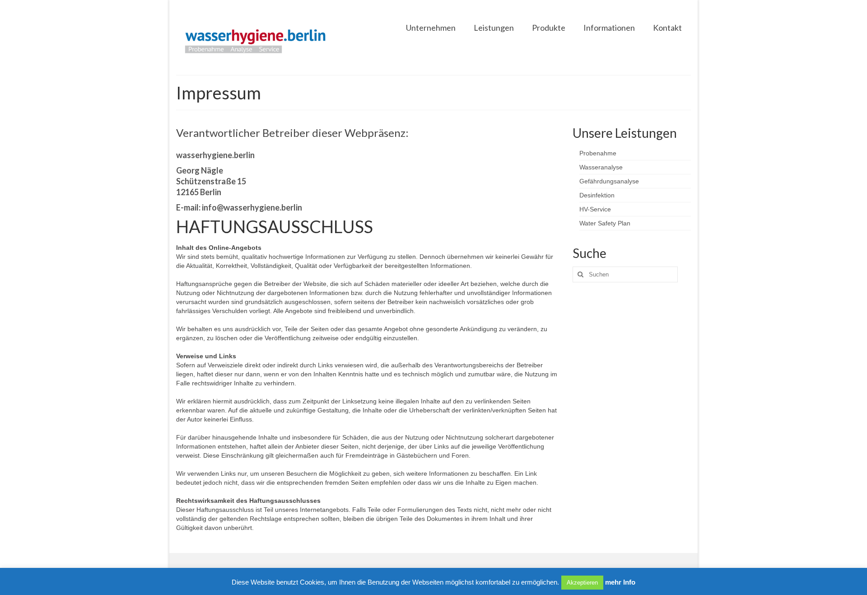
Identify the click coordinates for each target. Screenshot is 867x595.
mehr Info (620, 582)
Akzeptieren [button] (582, 582)
